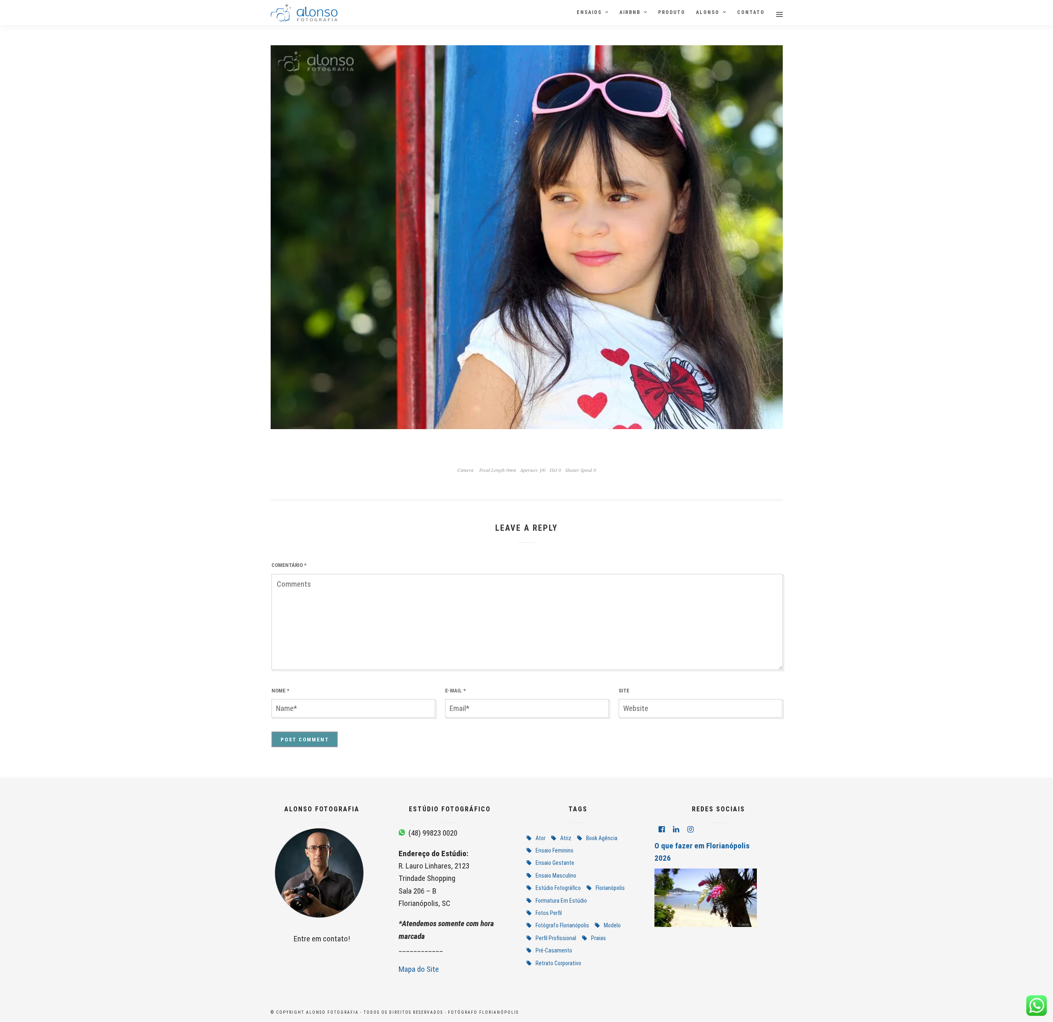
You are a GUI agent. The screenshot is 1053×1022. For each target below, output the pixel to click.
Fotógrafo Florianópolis (562, 925)
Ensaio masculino (556, 875)
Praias (598, 938)
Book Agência (601, 838)
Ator (540, 838)
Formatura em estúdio (561, 900)
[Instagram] (690, 829)
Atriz (565, 838)
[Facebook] (662, 829)
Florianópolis (610, 888)
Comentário (288, 565)
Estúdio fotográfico (558, 888)
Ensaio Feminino (554, 850)
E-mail (455, 691)
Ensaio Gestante (555, 862)
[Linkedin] (676, 829)
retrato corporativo (558, 963)
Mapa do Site (419, 969)
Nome (280, 691)
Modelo (612, 925)
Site (624, 691)
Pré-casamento (554, 950)
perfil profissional (556, 938)
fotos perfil (549, 913)
